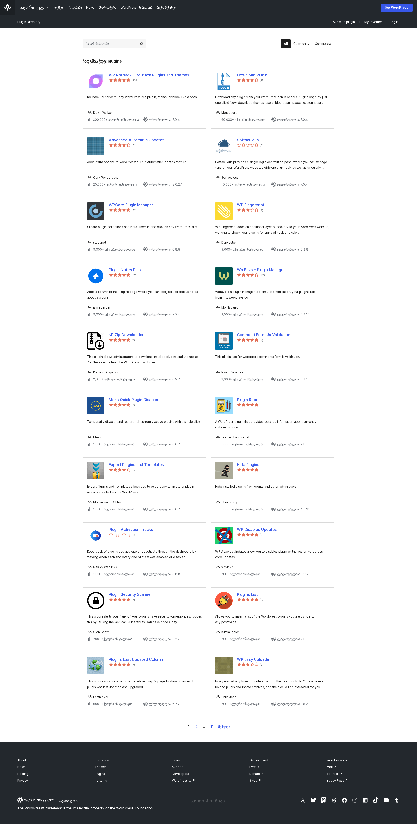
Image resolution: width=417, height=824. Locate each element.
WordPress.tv (183, 780)
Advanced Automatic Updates (136, 140)
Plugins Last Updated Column (136, 659)
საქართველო (68, 801)
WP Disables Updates (257, 529)
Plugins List (247, 594)
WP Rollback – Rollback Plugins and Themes (149, 75)
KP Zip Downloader (126, 334)
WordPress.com (340, 760)
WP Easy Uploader (254, 659)
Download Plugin (252, 75)
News (21, 767)
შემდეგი (224, 726)
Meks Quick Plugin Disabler (134, 399)
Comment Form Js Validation (263, 334)
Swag (255, 780)
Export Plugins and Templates (136, 464)
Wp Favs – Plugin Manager (261, 270)
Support (178, 767)
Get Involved (258, 760)
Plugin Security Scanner (130, 594)
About (21, 760)
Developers (180, 774)
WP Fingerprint (250, 205)
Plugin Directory (28, 22)
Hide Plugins (248, 464)
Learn (176, 760)
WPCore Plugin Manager (131, 205)
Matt (332, 767)
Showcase (102, 760)
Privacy (22, 780)
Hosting (22, 774)
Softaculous (248, 140)
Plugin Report (249, 399)
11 (211, 726)
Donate (256, 774)
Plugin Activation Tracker (132, 529)
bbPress (334, 774)
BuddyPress (337, 780)
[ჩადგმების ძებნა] (141, 43)
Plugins (100, 774)
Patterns (101, 780)
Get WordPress (397, 7)
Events (254, 767)
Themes (100, 767)
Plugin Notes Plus (125, 270)
